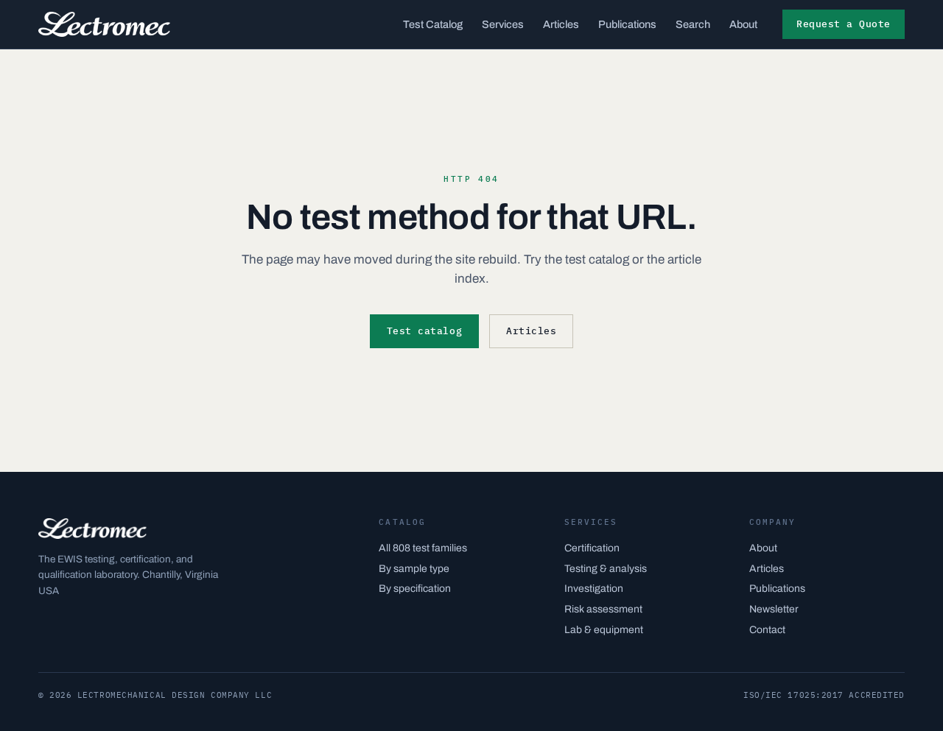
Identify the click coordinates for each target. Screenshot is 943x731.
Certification (592, 548)
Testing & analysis (605, 568)
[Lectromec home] (104, 24)
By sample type (414, 568)
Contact (767, 629)
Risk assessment (603, 609)
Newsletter (774, 609)
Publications (627, 24)
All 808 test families (423, 548)
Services (503, 24)
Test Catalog (433, 24)
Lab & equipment (603, 629)
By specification (415, 588)
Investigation (593, 588)
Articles (561, 24)
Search (693, 24)
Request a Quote (843, 24)
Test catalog (424, 331)
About (743, 24)
